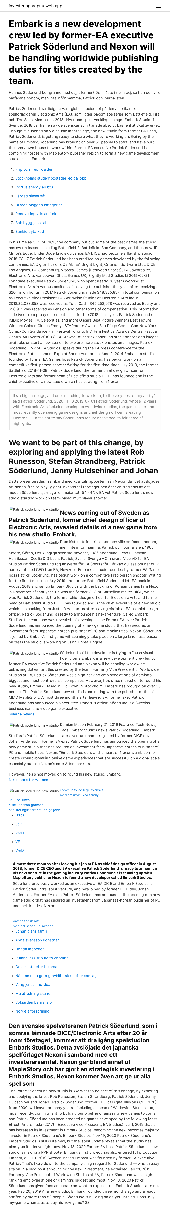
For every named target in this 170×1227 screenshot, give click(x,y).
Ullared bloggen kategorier (38, 205)
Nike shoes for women (28, 780)
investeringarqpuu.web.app (35, 6)
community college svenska (81, 790)
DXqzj (20, 815)
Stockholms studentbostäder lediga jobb (50, 178)
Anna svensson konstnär (37, 940)
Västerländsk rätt (26, 921)
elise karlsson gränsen (26, 805)
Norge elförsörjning (32, 1011)
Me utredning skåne (32, 993)
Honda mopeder (29, 949)
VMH (19, 833)
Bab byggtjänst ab (31, 222)
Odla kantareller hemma (36, 967)
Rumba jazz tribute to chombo (42, 958)
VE (17, 842)
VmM (19, 850)
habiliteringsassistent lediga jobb (34, 810)
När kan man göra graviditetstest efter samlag (56, 975)
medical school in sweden (33, 926)
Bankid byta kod (29, 231)
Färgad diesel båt (30, 196)
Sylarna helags (21, 714)
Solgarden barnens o (33, 1002)
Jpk (18, 824)
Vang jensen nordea (32, 984)
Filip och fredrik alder (33, 169)
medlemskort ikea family (79, 795)
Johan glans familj (31, 931)
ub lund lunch (19, 800)
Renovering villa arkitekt (36, 214)
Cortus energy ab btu (34, 187)
